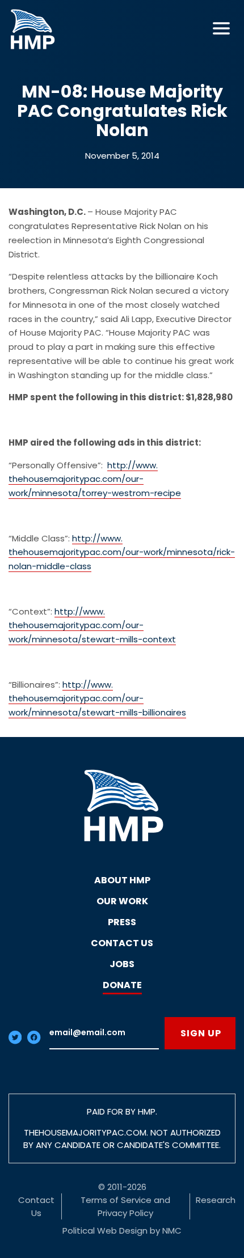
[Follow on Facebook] (33, 1041)
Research (215, 1200)
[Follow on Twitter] (15, 1041)
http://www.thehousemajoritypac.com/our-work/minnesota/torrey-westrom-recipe (95, 479)
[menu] (221, 28)
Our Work (122, 901)
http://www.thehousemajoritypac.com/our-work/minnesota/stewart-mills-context (92, 625)
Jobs (122, 964)
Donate (122, 985)
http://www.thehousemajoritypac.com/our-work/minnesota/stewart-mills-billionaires (97, 699)
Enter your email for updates (104, 1033)
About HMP (122, 880)
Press (122, 922)
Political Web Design (105, 1230)
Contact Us (122, 943)
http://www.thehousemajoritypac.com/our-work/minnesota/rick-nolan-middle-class (122, 552)
